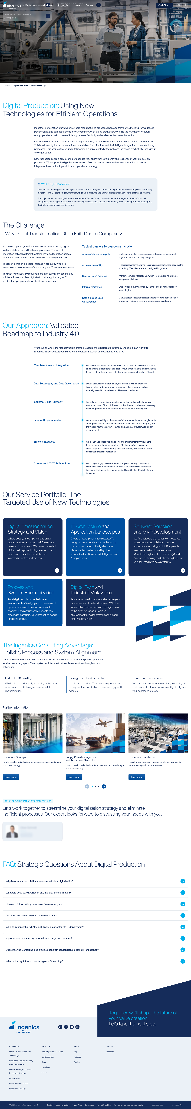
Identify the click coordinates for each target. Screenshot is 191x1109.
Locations (46, 1067)
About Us (46, 1046)
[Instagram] (66, 1027)
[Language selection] (185, 5)
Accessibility (177, 1105)
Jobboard (110, 1051)
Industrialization (15, 1078)
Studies (77, 1062)
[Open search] (179, 5)
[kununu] (77, 1027)
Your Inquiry (26, 835)
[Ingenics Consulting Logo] (12, 5)
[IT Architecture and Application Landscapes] (120, 568)
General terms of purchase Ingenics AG (128, 1105)
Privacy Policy (77, 1105)
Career (89, 5)
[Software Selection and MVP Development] (183, 568)
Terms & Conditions (104, 1105)
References (46, 1062)
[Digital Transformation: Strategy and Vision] (57, 568)
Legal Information (62, 1105)
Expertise (6, 85)
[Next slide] (104, 786)
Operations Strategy (17, 1088)
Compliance (89, 1105)
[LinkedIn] (60, 1027)
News (76, 1046)
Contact (45, 1072)
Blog (75, 1051)
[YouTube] (72, 1027)
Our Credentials (48, 1057)
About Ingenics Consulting (52, 1051)
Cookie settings (157, 1105)
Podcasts (77, 1057)
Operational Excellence (18, 1083)
